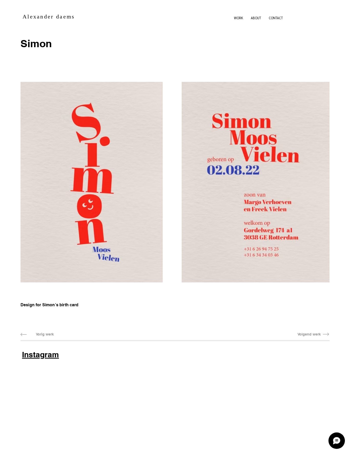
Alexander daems (49, 16)
